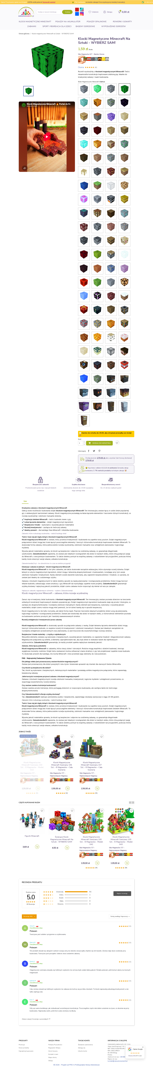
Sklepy (50, 1061)
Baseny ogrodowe (85, 26)
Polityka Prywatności (55, 1045)
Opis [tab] (25, 501)
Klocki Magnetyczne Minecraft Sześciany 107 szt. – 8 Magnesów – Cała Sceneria (91, 766)
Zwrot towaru (53, 1051)
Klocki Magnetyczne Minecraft (35, 21)
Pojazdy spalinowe (96, 21)
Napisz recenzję (121, 893)
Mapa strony (52, 1057)
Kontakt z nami (53, 1054)
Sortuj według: (115, 916)
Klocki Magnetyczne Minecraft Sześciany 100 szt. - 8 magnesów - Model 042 (91, 840)
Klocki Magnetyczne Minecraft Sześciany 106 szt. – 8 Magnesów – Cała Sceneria (62, 766)
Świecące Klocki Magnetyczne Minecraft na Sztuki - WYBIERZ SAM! (61, 839)
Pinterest (99, 451)
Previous (130, 802)
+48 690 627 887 (125, 1057)
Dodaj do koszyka (99, 443)
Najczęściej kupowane (26, 1051)
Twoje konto (84, 1040)
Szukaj (67, 12)
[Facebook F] (77, 14)
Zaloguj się (81, 1048)
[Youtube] (77, 9)
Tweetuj (94, 451)
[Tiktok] (82, 9)
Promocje (22, 1045)
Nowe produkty (24, 1048)
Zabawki (31, 26)
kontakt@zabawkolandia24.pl (118, 1061)
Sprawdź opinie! (18, 2)
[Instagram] (82, 14)
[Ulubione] (89, 12)
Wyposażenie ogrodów (113, 26)
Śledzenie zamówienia (85, 1045)
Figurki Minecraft (32, 836)
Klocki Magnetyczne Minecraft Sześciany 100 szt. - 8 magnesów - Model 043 (121, 840)
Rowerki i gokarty (122, 21)
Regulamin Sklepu (54, 1048)
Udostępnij (88, 451)
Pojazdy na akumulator (67, 21)
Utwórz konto (82, 1051)
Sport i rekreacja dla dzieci (57, 26)
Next (133, 802)
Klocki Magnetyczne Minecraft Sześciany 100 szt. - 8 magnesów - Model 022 (32, 766)
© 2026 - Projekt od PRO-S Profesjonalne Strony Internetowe (76, 1065)
